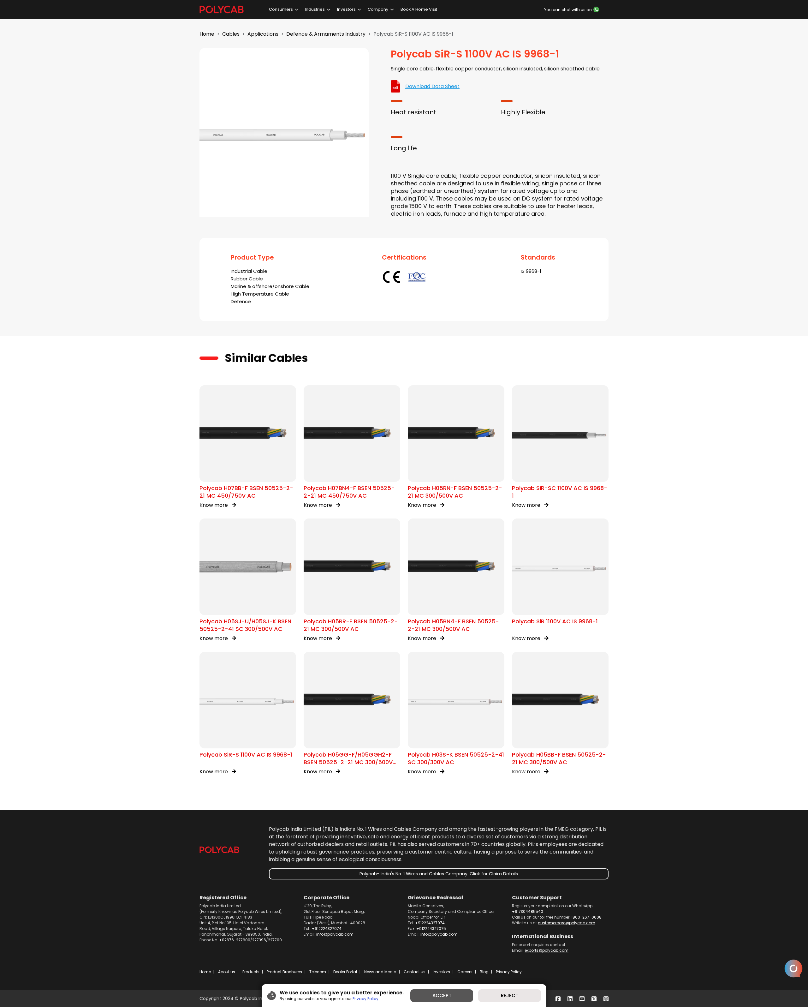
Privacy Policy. (366, 998)
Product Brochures (284, 971)
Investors (346, 9)
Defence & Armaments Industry (325, 34)
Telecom (317, 971)
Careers (464, 971)
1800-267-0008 (586, 917)
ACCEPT (441, 995)
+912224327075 (431, 928)
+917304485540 (527, 911)
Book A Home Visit (419, 9)
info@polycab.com (335, 934)
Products (250, 971)
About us (226, 971)
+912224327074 (327, 928)
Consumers (281, 9)
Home (206, 34)
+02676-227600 (234, 940)
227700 (275, 940)
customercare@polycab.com (566, 923)
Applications (262, 34)
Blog (484, 971)
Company (378, 9)
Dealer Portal (345, 971)
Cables (231, 34)
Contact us (414, 971)
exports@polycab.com (546, 950)
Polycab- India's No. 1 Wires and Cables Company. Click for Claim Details (438, 874)
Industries (315, 9)
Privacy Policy (509, 971)
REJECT (509, 995)
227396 (259, 940)
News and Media (380, 971)
